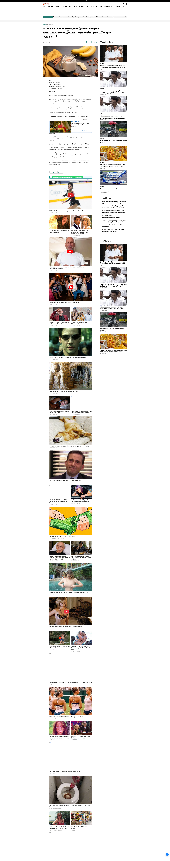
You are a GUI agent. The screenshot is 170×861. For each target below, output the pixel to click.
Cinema (70, 6)
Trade (113, 6)
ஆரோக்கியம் (50, 24)
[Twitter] (85, 1)
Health (92, 6)
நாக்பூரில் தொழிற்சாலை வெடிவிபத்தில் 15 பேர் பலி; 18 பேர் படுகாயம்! (72, 116)
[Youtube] (87, 1)
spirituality (84, 6)
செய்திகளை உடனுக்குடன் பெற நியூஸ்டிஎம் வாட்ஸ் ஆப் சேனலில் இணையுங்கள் (67, 177)
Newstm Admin (48, 40)
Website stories (120, 6)
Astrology (77, 6)
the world (107, 6)
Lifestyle (64, 6)
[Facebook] (83, 1)
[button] (126, 4)
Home (44, 6)
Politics (57, 6)
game (100, 6)
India (96, 6)
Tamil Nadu (50, 6)
